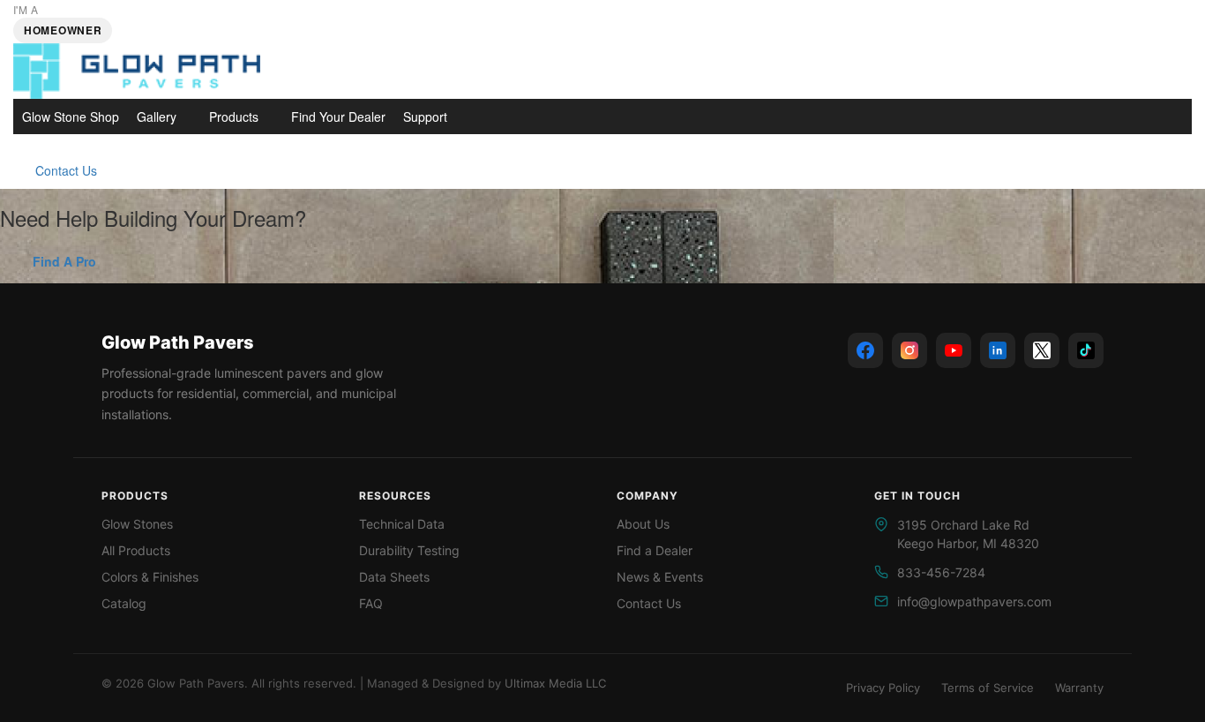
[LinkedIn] (997, 350)
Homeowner (62, 30)
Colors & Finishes (149, 576)
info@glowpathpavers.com (974, 601)
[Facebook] (865, 350)
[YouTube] (953, 350)
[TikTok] (1086, 350)
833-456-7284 (941, 572)
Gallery (156, 116)
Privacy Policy (883, 688)
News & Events (660, 576)
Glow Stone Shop (70, 116)
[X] (1041, 350)
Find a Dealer (654, 550)
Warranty (1079, 688)
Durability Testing (409, 550)
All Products (135, 550)
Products (233, 116)
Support (425, 116)
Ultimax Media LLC (555, 683)
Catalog (123, 603)
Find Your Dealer (338, 116)
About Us (643, 523)
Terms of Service (987, 688)
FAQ (371, 603)
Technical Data (402, 523)
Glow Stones (137, 523)
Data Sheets (394, 576)
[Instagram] (909, 350)
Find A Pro (64, 261)
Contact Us (66, 170)
